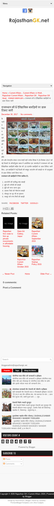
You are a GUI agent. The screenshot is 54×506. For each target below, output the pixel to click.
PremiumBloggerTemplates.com (22, 503)
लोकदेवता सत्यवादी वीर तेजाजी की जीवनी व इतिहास (30, 389)
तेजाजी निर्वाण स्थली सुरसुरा (22, 402)
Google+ (34, 203)
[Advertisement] (27, 55)
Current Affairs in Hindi (32, 93)
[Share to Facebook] (12, 208)
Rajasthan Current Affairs (12, 95)
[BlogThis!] (6, 208)
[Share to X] (9, 208)
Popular (7, 371)
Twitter (24, 203)
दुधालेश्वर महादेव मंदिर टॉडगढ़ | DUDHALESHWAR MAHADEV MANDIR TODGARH (31, 417)
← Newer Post (8, 274)
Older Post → (46, 274)
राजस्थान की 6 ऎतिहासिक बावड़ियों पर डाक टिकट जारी (23, 108)
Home (4, 93)
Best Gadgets (39, 503)
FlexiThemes (19, 500)
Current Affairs (15, 93)
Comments (10, 464)
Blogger (32, 447)
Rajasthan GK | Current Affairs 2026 (30, 494)
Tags (17, 371)
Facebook (14, 203)
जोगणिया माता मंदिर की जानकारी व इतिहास (27, 376)
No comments (26, 114)
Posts (7, 459)
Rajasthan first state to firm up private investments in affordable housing (8, 238)
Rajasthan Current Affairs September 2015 (36, 236)
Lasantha (42, 500)
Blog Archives (30, 371)
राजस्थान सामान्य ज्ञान (15, 98)
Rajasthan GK (31, 95)
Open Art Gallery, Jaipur (21, 233)
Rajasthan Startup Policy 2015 (36, 262)
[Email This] (4, 208)
